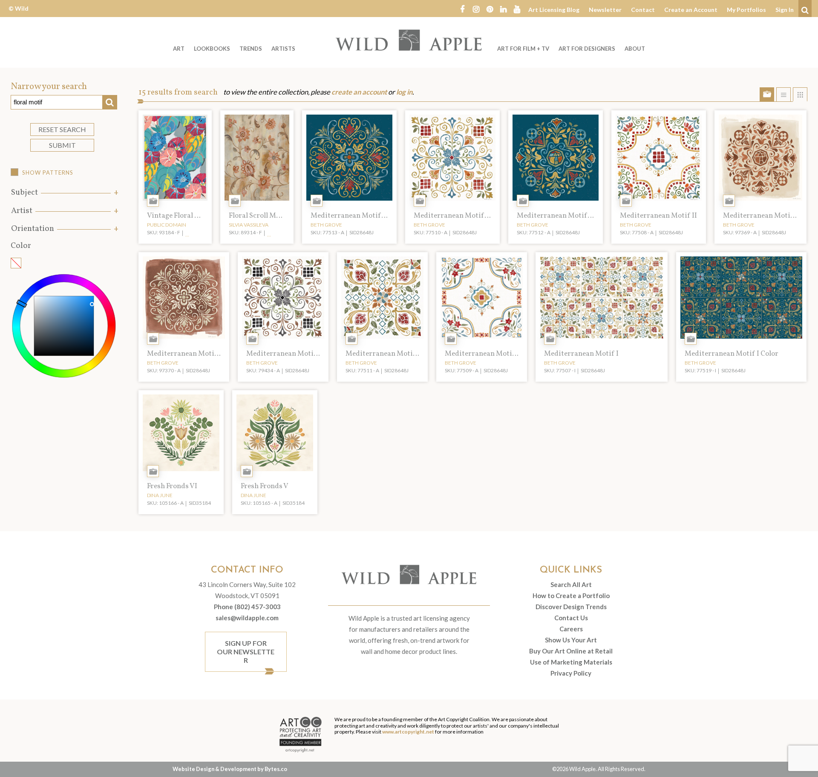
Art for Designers (587, 48)
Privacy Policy (570, 673)
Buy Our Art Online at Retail (571, 651)
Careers (571, 629)
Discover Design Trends (571, 606)
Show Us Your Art (571, 640)
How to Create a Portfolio (571, 595)
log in (404, 92)
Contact (643, 9)
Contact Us (571, 618)
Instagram (475, 8)
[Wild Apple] (409, 40)
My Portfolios (746, 9)
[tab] (63, 193)
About (635, 48)
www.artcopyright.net (408, 731)
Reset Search (62, 129)
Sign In (784, 9)
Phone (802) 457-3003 (247, 606)
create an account (359, 92)
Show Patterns (47, 172)
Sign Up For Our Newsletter (245, 651)
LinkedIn (503, 8)
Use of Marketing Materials (571, 662)
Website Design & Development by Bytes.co (230, 768)
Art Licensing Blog (553, 9)
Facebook (462, 8)
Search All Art (571, 584)
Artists (283, 48)
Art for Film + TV (523, 48)
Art (178, 48)
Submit (62, 145)
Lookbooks (212, 48)
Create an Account (690, 9)
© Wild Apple (19, 15)
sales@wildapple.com (247, 618)
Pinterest (489, 8)
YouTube (516, 8)
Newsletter (605, 9)
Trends (250, 48)
